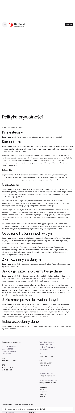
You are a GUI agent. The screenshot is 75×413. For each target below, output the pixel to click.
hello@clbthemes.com (47, 376)
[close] (70, 409)
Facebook (43, 387)
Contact (69, 25)
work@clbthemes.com (47, 383)
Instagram (43, 392)
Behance (42, 394)
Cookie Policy (41, 409)
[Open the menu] (4, 24)
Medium (42, 397)
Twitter (42, 389)
